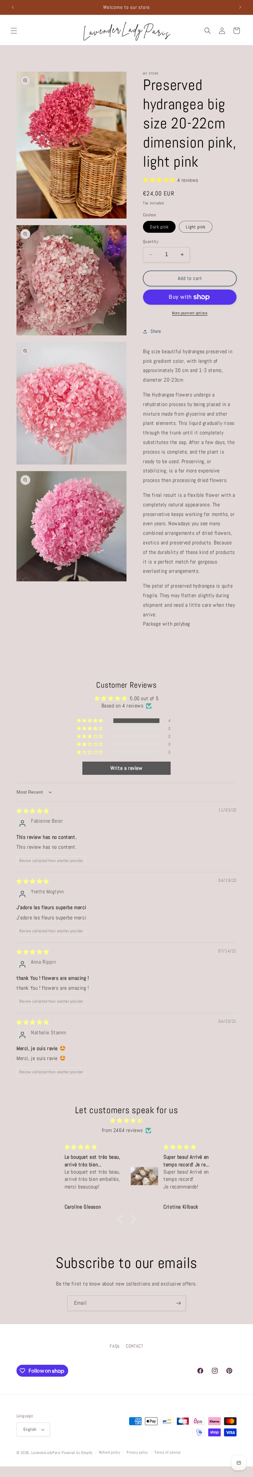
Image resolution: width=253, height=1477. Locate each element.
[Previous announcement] (13, 7)
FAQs (114, 1346)
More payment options (190, 313)
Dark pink (159, 227)
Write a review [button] (126, 768)
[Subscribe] (178, 1303)
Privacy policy (137, 1452)
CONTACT (134, 1346)
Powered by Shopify (77, 1452)
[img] (32, 810)
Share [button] (156, 331)
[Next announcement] (240, 7)
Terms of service (168, 1452)
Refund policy (109, 1452)
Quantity (150, 241)
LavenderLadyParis (46, 1452)
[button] (14, 30)
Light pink (196, 227)
